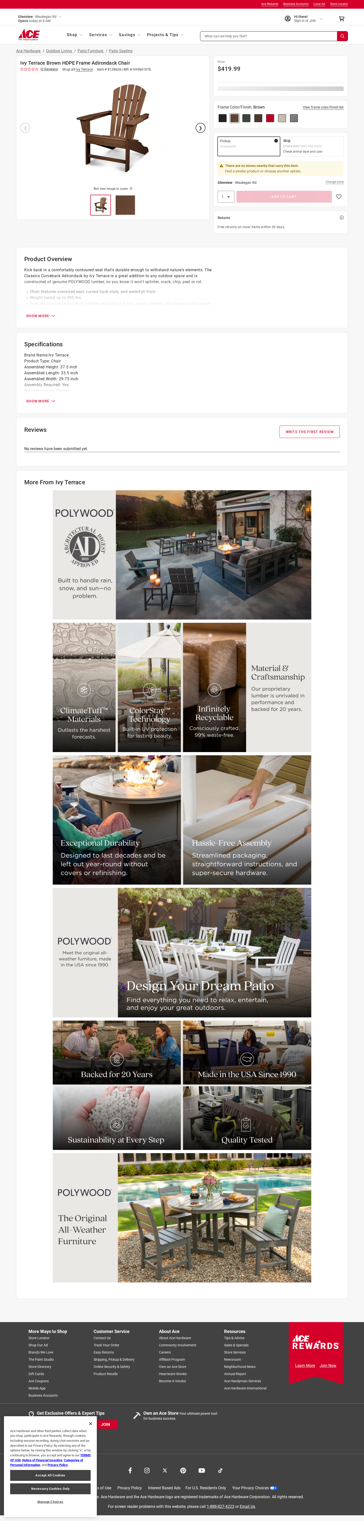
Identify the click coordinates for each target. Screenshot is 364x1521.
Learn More (305, 1365)
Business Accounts (296, 4)
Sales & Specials (236, 1345)
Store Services (235, 1352)
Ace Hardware (28, 51)
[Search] (342, 36)
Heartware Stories (173, 1374)
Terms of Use (99, 1488)
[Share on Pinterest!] (183, 1470)
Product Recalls (106, 1374)
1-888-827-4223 (220, 1506)
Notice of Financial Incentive (42, 1460)
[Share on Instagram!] (147, 1470)
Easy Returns (104, 1352)
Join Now (328, 1365)
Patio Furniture (91, 51)
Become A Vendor (172, 1381)
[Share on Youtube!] (201, 1470)
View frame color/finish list (323, 107)
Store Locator (339, 4)
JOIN (105, 1424)
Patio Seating (120, 51)
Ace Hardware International (245, 1388)
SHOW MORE (37, 316)
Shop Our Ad (38, 1345)
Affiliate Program (172, 1359)
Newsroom (232, 1359)
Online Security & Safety (112, 1367)
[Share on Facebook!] (130, 1470)
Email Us (247, 1506)
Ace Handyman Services (242, 1381)
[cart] (343, 19)
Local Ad (319, 4)
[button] (274, 36)
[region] (50, 1466)
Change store (335, 182)
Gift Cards (36, 1374)
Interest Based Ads (164, 1488)
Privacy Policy (129, 1488)
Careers (165, 1352)
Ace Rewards (269, 4)
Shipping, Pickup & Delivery (114, 1359)
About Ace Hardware (175, 1338)
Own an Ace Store (172, 1367)
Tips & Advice (234, 1338)
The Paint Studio (41, 1359)
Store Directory (39, 1367)
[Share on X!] (165, 1470)
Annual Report (235, 1374)
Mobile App (37, 1388)
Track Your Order (106, 1345)
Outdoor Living (59, 51)
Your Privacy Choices (250, 1488)
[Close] (90, 1423)
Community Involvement (177, 1345)
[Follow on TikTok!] (220, 1470)
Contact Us (102, 1338)
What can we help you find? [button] (226, 36)
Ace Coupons (38, 1381)
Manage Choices (50, 1502)
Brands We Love (40, 1352)
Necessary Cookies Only (50, 1489)
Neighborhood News (240, 1367)
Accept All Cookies (50, 1475)
